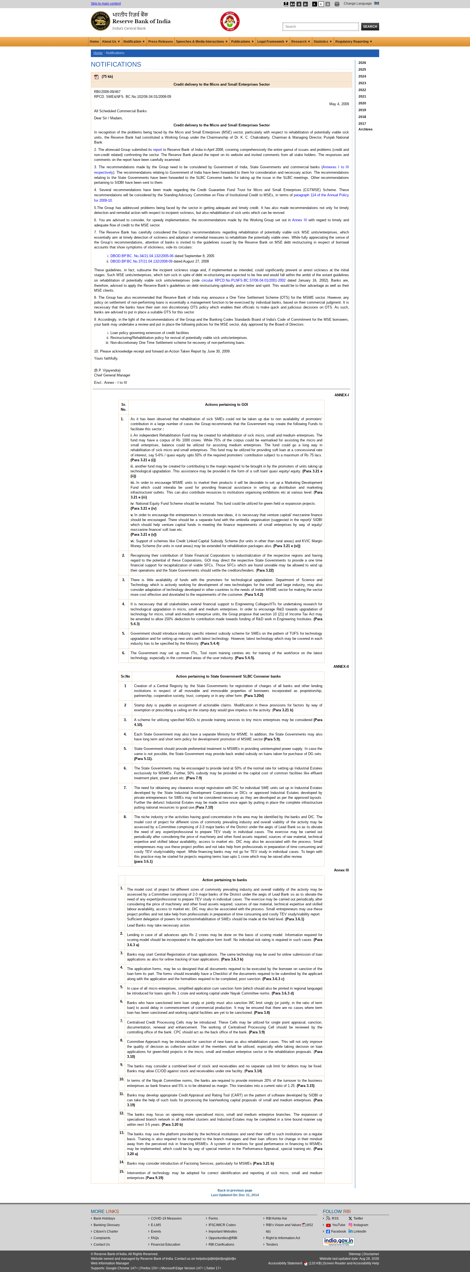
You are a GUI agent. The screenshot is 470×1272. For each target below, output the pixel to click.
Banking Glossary (107, 1225)
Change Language (358, 3)
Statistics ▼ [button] (323, 41)
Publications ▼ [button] (242, 41)
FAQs (155, 1238)
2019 (362, 110)
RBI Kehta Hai (276, 1218)
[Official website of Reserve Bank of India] (131, 21)
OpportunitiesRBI (223, 1238)
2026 (362, 63)
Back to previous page (235, 1190)
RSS (335, 1218)
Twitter (358, 1218)
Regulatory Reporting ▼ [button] (354, 41)
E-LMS (156, 1225)
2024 (362, 76)
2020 (362, 103)
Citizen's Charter (106, 1231)
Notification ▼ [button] (134, 41)
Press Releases (160, 41)
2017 (362, 124)
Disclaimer (371, 1254)
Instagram (361, 1225)
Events (156, 1231)
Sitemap (355, 1254)
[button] (286, 4)
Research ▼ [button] (301, 41)
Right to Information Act (283, 1238)
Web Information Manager (110, 1263)
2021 (362, 96)
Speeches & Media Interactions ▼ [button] (202, 41)
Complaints (102, 1238)
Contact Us (102, 1244)
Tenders (272, 1244)
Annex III (299, 220)
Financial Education (165, 1244)
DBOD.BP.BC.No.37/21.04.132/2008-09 (141, 261)
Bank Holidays (104, 1218)
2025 (362, 69)
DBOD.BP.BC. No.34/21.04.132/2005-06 (142, 256)
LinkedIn (360, 1231)
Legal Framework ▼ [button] (272, 41)
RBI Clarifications (221, 1244)
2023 (362, 83)
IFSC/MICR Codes (222, 1225)
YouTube (338, 1225)
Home (94, 41)
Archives (365, 129)
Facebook (338, 1231)
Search (370, 27)
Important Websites (223, 1231)
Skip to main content (106, 3)
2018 (362, 117)
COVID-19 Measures (166, 1218)
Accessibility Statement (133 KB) (295, 1263)
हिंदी (376, 3)
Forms (213, 1218)
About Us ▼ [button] (111, 41)
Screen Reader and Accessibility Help (351, 1263)
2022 (362, 90)
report (157, 150)
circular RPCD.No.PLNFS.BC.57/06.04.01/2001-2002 (244, 280)
